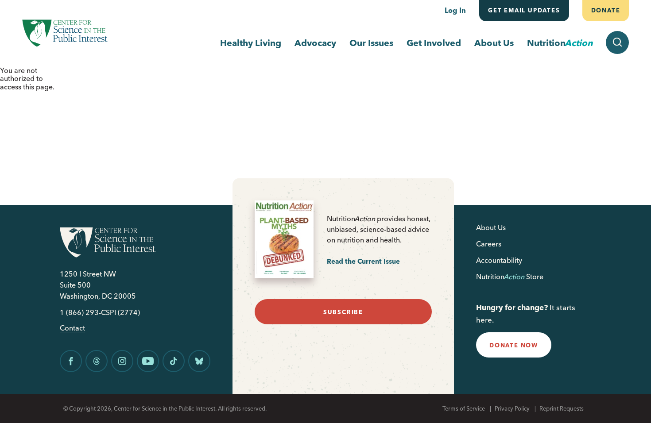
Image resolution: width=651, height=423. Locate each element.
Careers (488, 243)
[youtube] (148, 361)
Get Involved (434, 43)
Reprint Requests (561, 408)
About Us (494, 43)
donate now (513, 345)
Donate (605, 10)
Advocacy (315, 43)
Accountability (499, 260)
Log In (455, 10)
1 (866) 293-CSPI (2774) (100, 312)
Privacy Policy (512, 408)
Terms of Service (463, 408)
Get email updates (524, 10)
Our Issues (371, 43)
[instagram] (122, 361)
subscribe (343, 311)
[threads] (96, 361)
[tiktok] (174, 361)
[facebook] (71, 361)
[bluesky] (199, 361)
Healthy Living (250, 43)
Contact (72, 328)
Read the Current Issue (363, 261)
